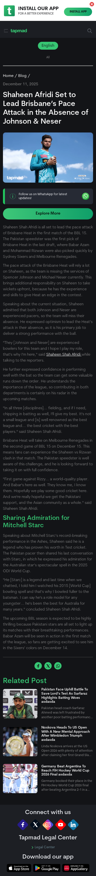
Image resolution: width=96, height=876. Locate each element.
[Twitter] (35, 824)
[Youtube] (60, 824)
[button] (92, 4)
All (48, 57)
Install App (78, 11)
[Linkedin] (73, 824)
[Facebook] (22, 824)
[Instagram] (48, 824)
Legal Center (45, 847)
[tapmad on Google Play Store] (46, 868)
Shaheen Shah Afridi (63, 355)
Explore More (48, 214)
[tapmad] (19, 31)
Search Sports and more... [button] (89, 31)
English (48, 46)
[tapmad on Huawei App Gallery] (75, 868)
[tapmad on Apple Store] (19, 868)
